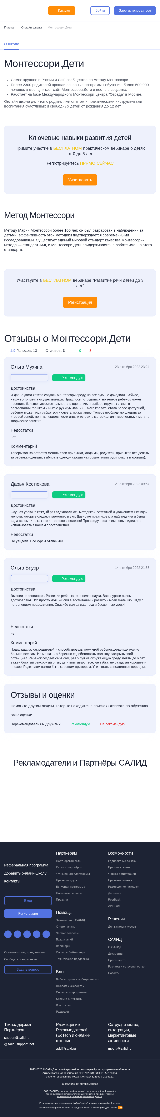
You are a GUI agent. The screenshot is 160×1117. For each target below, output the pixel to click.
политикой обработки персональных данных (79, 1096)
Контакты (12, 881)
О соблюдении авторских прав (80, 1084)
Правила (62, 899)
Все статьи (63, 1005)
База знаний (64, 939)
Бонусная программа (70, 886)
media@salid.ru (119, 1048)
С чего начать (65, 926)
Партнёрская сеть (68, 860)
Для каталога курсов (122, 926)
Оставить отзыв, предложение (24, 952)
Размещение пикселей (123, 886)
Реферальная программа (26, 865)
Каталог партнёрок (69, 867)
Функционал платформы (73, 873)
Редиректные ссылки (122, 860)
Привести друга (66, 880)
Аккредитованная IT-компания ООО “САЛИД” (79, 1073)
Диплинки (114, 893)
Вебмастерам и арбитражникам (78, 979)
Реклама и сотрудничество (126, 966)
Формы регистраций (122, 873)
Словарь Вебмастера (70, 952)
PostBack (114, 899)
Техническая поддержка (72, 958)
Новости (113, 973)
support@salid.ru (16, 1037)
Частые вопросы (67, 933)
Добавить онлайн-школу (25, 873)
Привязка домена (120, 880)
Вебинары (63, 946)
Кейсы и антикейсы (69, 998)
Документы (115, 953)
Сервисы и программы (71, 992)
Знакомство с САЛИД (70, 920)
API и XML (115, 906)
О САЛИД (114, 947)
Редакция (62, 1011)
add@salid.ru (66, 1048)
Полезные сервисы (69, 893)
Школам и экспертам (70, 985)
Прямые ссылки (119, 867)
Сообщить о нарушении (20, 959)
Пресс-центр (116, 960)
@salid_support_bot (19, 1044)
